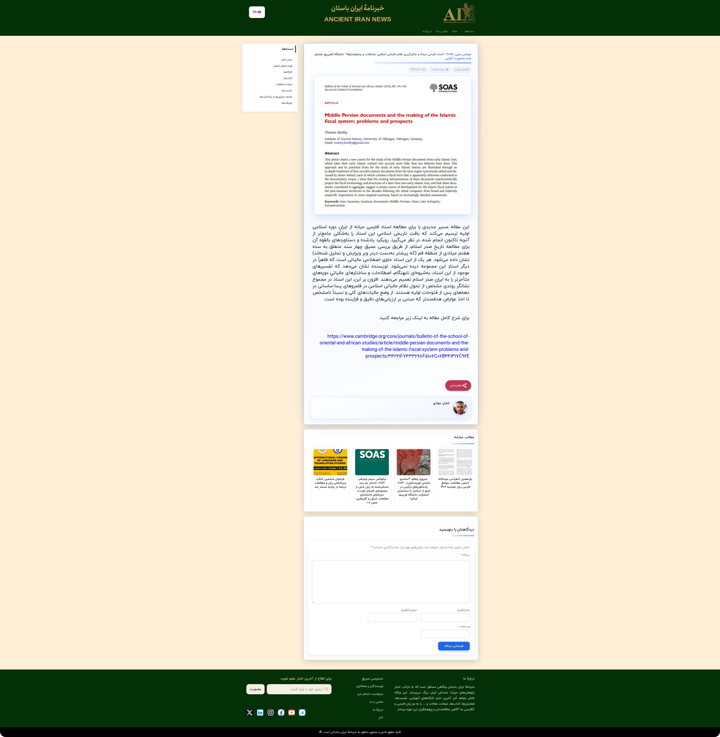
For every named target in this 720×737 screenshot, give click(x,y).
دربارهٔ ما (427, 31)
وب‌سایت (464, 626)
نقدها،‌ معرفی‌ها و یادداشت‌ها (276, 97)
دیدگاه (465, 555)
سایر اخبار (286, 59)
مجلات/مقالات (438, 69)
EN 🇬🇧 (257, 12)
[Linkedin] (260, 712)
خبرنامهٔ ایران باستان (357, 8)
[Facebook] (281, 712)
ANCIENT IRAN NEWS (357, 19)
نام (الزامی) (463, 610)
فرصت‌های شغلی (282, 66)
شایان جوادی (461, 69)
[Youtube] (291, 712)
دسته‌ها (469, 31)
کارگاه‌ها (288, 72)
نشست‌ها (287, 90)
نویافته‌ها (286, 103)
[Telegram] (302, 712)
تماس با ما (442, 31)
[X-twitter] (249, 712)
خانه (454, 31)
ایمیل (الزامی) (409, 610)
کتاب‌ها (288, 78)
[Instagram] (270, 712)
